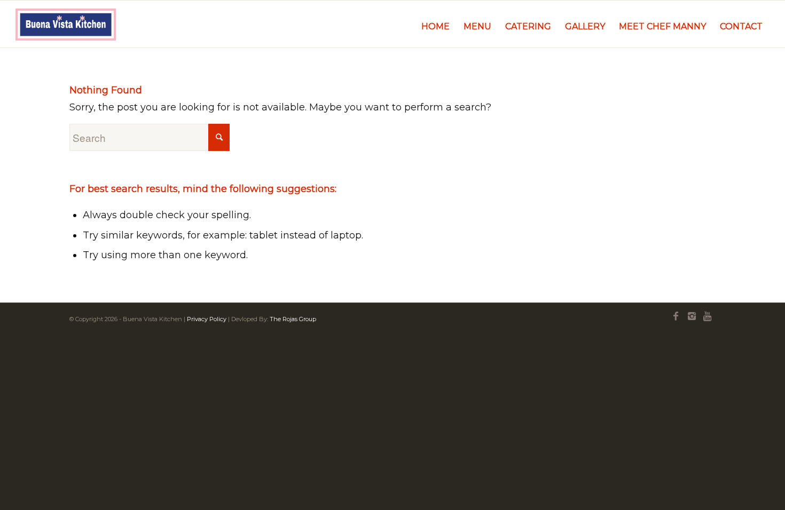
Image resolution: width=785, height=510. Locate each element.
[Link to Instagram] (692, 316)
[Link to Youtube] (708, 316)
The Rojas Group (293, 319)
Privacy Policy (206, 319)
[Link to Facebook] (676, 316)
